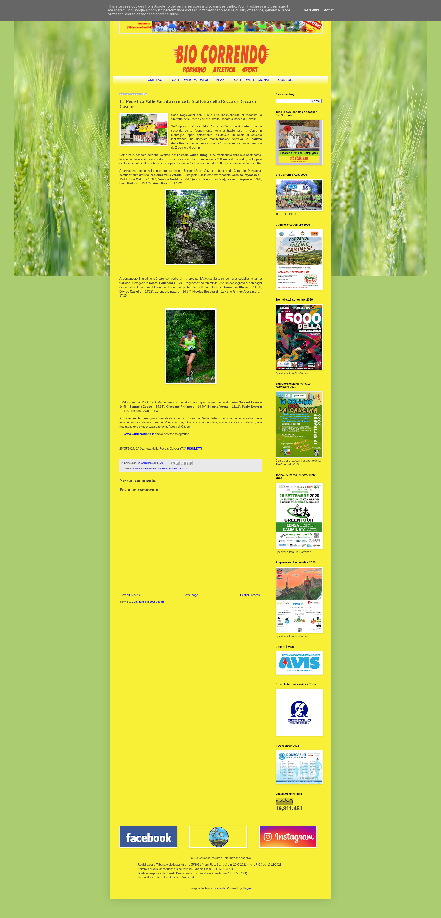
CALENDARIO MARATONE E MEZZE (199, 80)
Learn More (310, 10)
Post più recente (131, 595)
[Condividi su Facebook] (186, 463)
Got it (329, 10)
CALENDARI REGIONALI (252, 80)
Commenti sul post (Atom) (148, 601)
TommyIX (220, 888)
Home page (190, 595)
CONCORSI (286, 80)
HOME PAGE (154, 80)
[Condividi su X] (181, 463)
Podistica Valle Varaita (144, 468)
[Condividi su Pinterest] (190, 463)
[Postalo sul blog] (177, 463)
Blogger (247, 888)
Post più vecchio (250, 595)
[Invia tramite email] (173, 463)
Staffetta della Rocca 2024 (172, 468)
